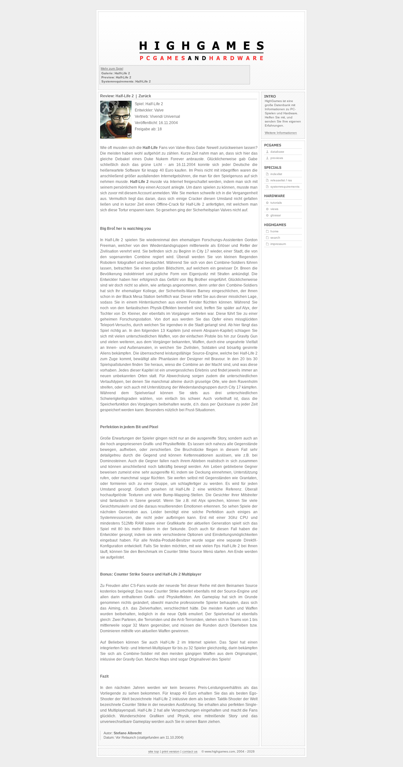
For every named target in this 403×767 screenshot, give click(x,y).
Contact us (189, 751)
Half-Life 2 (139, 181)
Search (275, 237)
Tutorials (276, 202)
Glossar (275, 215)
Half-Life (150, 147)
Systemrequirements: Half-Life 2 (126, 81)
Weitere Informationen (281, 132)
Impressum (278, 244)
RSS (290, 180)
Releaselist (277, 180)
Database (277, 151)
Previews (276, 158)
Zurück (145, 96)
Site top (153, 751)
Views (274, 209)
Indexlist (276, 174)
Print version (170, 751)
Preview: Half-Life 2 (116, 77)
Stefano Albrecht (128, 733)
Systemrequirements (284, 186)
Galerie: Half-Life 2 (115, 73)
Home (274, 231)
